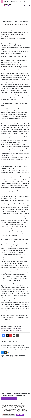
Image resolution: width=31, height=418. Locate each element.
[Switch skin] (26, 5)
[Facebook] (3, 335)
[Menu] (2, 5)
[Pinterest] (10, 335)
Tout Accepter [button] (20, 414)
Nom (2, 375)
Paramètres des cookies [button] (8, 414)
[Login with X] (5, 352)
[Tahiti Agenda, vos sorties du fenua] (8, 5)
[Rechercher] (29, 5)
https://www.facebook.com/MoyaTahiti (11, 330)
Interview (18, 17)
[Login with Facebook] (2, 352)
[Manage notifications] (3, 415)
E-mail (3, 381)
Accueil (13, 17)
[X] (7, 335)
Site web (3, 387)
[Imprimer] (17, 335)
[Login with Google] (8, 352)
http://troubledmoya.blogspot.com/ (11, 328)
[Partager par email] (14, 335)
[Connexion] (24, 5)
